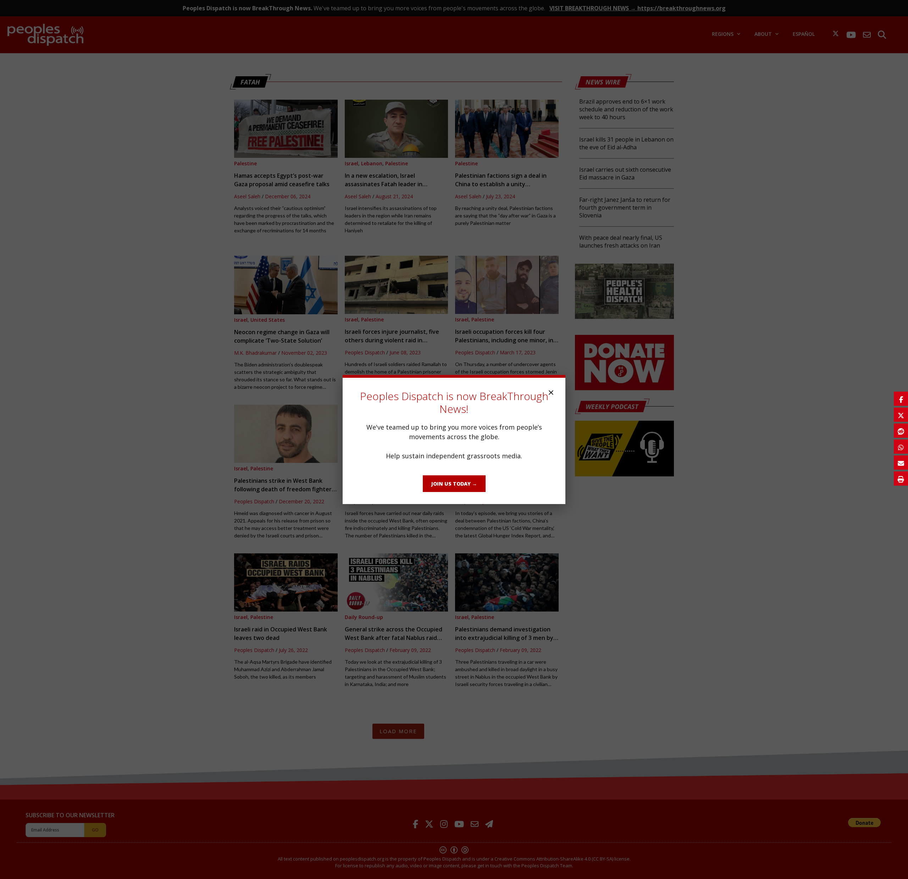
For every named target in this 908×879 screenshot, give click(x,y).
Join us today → (454, 483)
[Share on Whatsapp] (901, 447)
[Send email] (901, 462)
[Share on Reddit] (901, 431)
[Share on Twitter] (901, 415)
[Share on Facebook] (901, 399)
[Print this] (901, 478)
